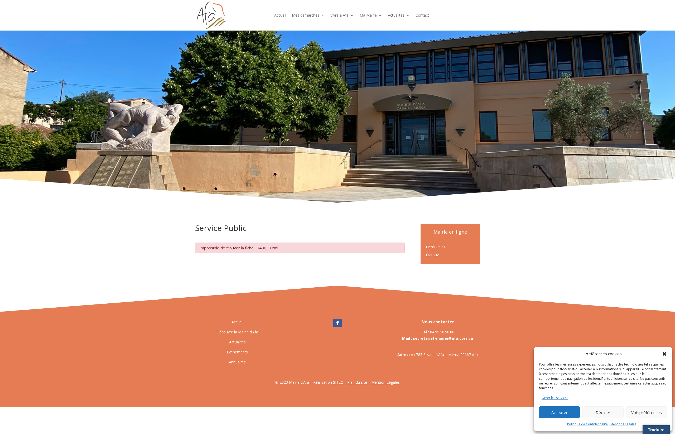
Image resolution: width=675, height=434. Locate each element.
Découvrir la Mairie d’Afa (237, 331)
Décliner (603, 412)
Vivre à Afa (339, 15)
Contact (422, 15)
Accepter (559, 412)
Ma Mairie (368, 15)
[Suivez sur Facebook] (337, 323)
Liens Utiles (435, 247)
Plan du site (357, 382)
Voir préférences (646, 412)
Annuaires (237, 361)
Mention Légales (385, 382)
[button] (664, 354)
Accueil (280, 15)
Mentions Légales (623, 424)
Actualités (396, 15)
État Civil (433, 255)
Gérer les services (555, 398)
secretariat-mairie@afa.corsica (443, 338)
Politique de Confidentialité (587, 424)
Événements (237, 351)
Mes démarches (305, 15)
